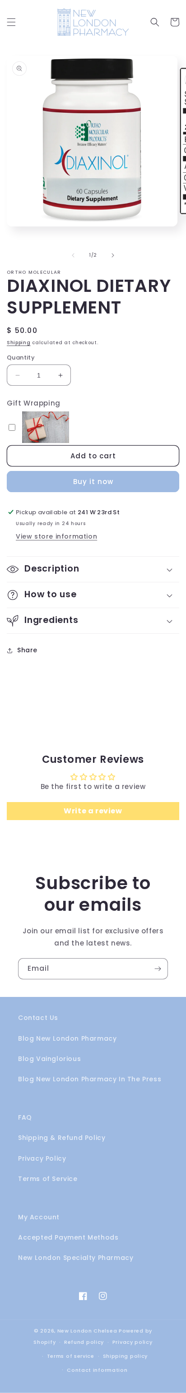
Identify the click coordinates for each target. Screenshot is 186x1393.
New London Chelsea (87, 1330)
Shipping (19, 342)
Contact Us (38, 1017)
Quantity (21, 357)
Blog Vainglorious (49, 1058)
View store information (56, 536)
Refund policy (84, 1342)
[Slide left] (73, 255)
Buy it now (93, 481)
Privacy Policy (42, 1158)
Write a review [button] (93, 811)
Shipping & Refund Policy (61, 1137)
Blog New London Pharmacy (67, 1038)
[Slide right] (113, 255)
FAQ (25, 1117)
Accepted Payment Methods (68, 1237)
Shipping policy (125, 1356)
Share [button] (27, 650)
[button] (11, 22)
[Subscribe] (157, 968)
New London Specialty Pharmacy (75, 1257)
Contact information (97, 1370)
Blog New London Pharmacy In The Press (89, 1079)
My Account (39, 1217)
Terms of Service (48, 1178)
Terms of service (70, 1356)
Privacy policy (132, 1342)
